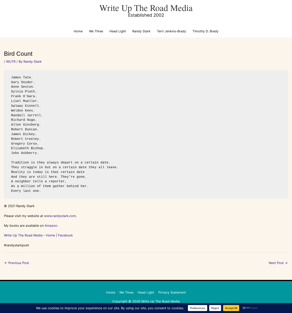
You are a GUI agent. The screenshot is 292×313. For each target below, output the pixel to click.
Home (78, 31)
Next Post (278, 263)
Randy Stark (141, 31)
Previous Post (16, 263)
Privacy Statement (172, 292)
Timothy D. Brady (205, 31)
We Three (96, 31)
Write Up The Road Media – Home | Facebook (38, 235)
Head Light (117, 31)
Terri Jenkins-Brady (171, 31)
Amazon (51, 226)
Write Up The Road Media (146, 7)
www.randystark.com (60, 216)
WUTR (10, 61)
